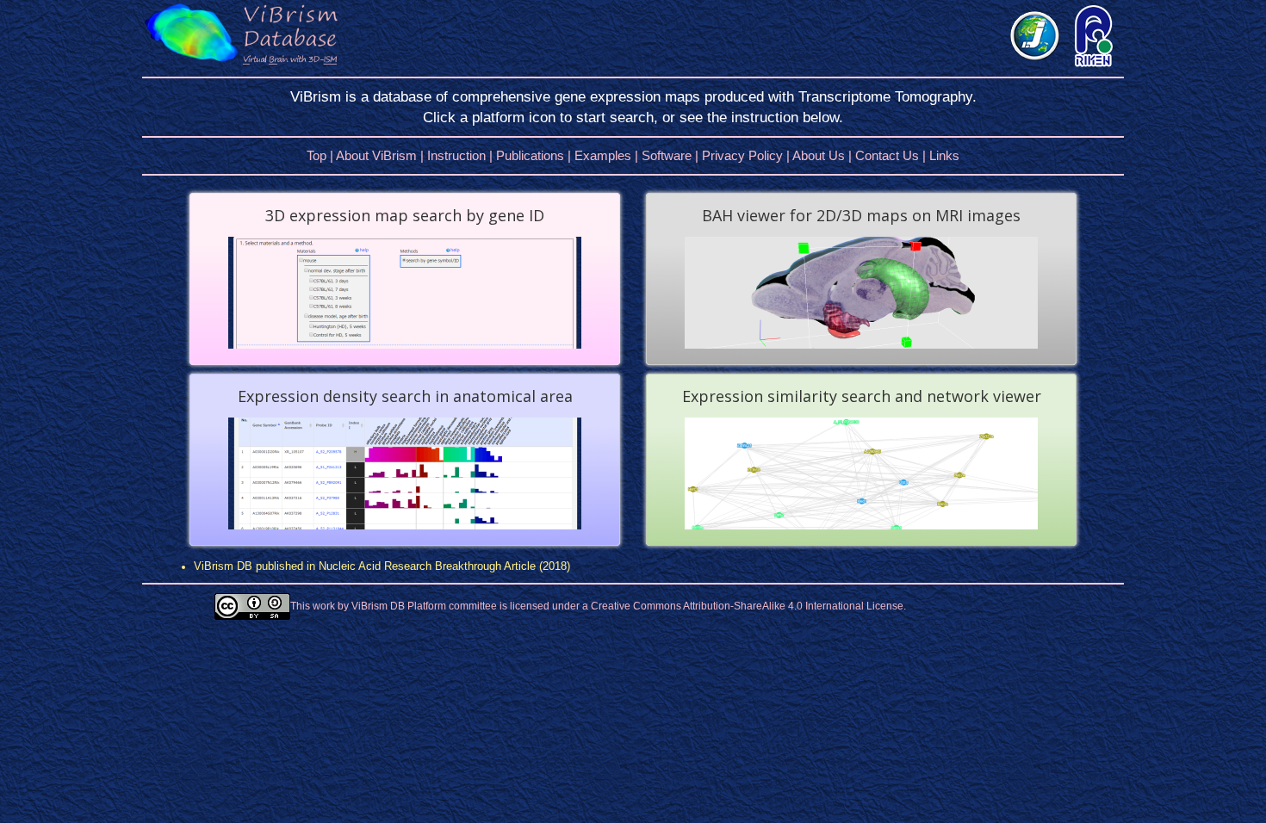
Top (316, 155)
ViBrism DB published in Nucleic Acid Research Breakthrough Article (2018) (382, 566)
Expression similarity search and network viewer (861, 396)
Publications (530, 155)
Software (667, 155)
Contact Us (887, 155)
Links (944, 155)
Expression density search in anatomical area (405, 396)
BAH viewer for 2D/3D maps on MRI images (861, 215)
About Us (818, 155)
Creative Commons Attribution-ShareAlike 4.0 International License (747, 606)
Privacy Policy (742, 155)
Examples (602, 155)
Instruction (456, 155)
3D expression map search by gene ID (404, 215)
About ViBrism (376, 155)
